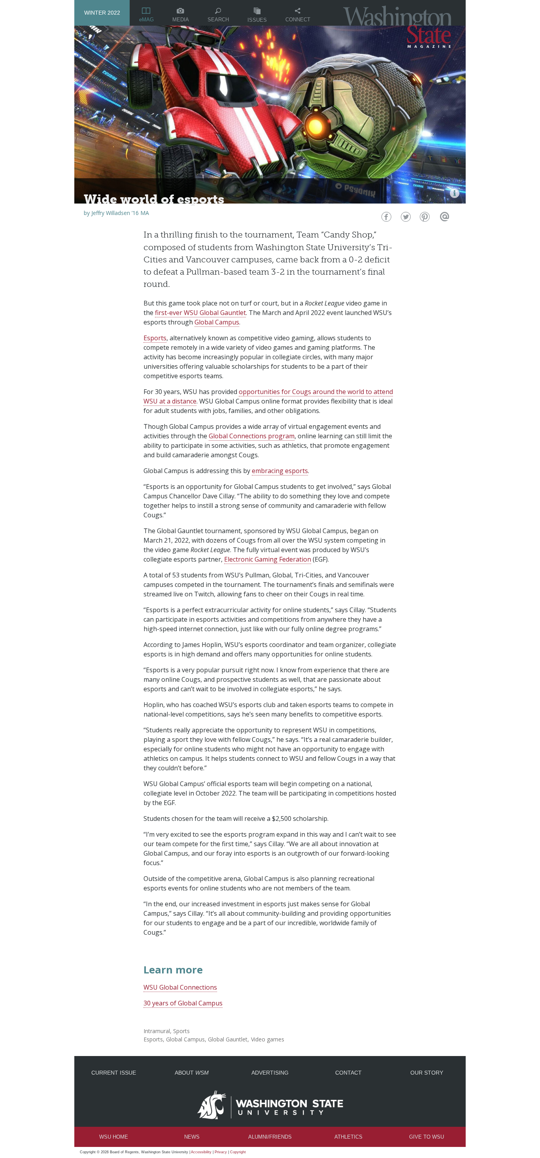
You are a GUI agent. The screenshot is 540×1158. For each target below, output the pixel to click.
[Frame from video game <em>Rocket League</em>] (454, 193)
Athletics (348, 1137)
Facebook (386, 218)
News (192, 1137)
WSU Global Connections (180, 987)
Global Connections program (252, 436)
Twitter (405, 218)
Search (218, 20)
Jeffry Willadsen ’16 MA (120, 213)
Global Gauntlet (227, 1039)
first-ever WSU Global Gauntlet (200, 312)
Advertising (270, 1072)
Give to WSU (426, 1137)
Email (443, 218)
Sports (181, 1031)
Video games (267, 1039)
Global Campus (216, 322)
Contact (348, 1072)
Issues (257, 20)
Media (180, 20)
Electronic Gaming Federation (267, 559)
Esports (154, 338)
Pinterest (424, 218)
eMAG (146, 20)
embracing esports (280, 470)
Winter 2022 (102, 12)
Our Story (426, 1072)
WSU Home (113, 1137)
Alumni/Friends (270, 1137)
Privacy (221, 1152)
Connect (297, 20)
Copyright (238, 1152)
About (192, 1072)
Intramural (156, 1031)
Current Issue (113, 1072)
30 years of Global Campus (183, 1003)
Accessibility (201, 1152)
